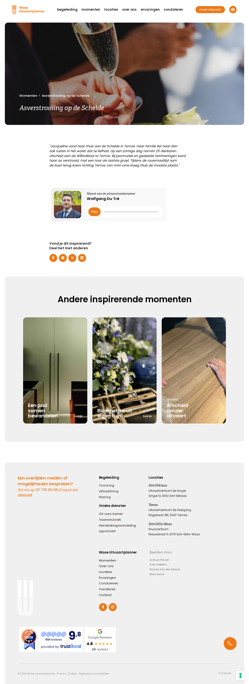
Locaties (105, 572)
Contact (105, 595)
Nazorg (105, 497)
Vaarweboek (110, 519)
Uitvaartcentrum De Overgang (170, 510)
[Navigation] (28, 9)
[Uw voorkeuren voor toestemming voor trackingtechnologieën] (240, 675)
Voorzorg (106, 485)
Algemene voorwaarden (94, 673)
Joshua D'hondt (159, 560)
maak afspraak (210, 9)
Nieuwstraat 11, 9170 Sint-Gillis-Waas (174, 534)
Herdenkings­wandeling (117, 525)
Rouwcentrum (159, 529)
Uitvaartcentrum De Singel (167, 491)
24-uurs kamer (111, 513)
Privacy (61, 673)
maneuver (224, 673)
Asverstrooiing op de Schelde (65, 95)
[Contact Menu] (230, 643)
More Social (157, 574)
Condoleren (108, 583)
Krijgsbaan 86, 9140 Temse (168, 515)
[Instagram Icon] (113, 607)
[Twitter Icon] (72, 258)
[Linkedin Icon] (82, 258)
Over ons (106, 566)
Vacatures (107, 589)
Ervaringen (107, 577)
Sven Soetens (158, 564)
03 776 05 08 (46, 489)
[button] (67, 9)
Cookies (72, 673)
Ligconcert (107, 531)
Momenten (28, 95)
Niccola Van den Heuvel (165, 569)
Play (94, 212)
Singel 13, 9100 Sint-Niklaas (168, 496)
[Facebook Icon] (53, 258)
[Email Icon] (63, 258)
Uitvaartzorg (108, 491)
